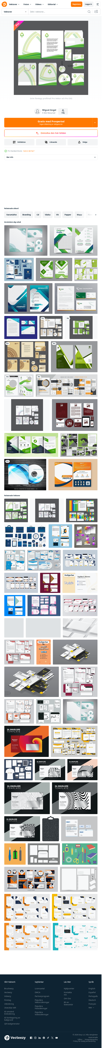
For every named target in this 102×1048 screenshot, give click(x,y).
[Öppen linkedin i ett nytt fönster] (40, 1038)
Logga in (88, 4)
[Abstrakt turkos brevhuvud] (25, 240)
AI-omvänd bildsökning (9, 1012)
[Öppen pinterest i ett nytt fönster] (44, 1038)
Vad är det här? (28, 151)
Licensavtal (39, 988)
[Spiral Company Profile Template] (27, 415)
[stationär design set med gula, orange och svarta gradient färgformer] (31, 879)
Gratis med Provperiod (51, 122)
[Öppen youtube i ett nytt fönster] (57, 1038)
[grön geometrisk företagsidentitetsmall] (78, 445)
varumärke (11, 214)
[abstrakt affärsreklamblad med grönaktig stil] (74, 356)
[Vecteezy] (4, 4)
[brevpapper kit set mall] (43, 605)
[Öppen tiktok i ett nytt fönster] (48, 1038)
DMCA (37, 992)
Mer (88, 1008)
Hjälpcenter (68, 988)
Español (90, 992)
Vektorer (13, 4)
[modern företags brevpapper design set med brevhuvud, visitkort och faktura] (74, 907)
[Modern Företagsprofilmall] (51, 327)
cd (38, 214)
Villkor (78, 1039)
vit (57, 214)
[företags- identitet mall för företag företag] (18, 769)
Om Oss (66, 998)
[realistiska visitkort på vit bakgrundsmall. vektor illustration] (43, 628)
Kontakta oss (66, 993)
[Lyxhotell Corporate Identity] (19, 269)
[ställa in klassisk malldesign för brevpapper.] (79, 828)
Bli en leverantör (67, 1003)
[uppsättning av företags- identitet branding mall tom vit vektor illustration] (44, 854)
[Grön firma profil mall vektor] (81, 327)
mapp (79, 214)
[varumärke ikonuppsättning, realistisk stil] (25, 536)
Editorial (52, 4)
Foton (26, 4)
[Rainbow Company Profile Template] (81, 510)
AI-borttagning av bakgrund (12, 1018)
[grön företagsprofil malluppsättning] (54, 269)
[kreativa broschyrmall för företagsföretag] (31, 445)
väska (47, 214)
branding (26, 214)
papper (68, 214)
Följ (63, 113)
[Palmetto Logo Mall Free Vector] (74, 415)
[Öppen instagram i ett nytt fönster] (35, 1038)
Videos (38, 4)
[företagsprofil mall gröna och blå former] (73, 240)
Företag (7, 1000)
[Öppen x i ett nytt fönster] (52, 1038)
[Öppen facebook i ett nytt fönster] (31, 1038)
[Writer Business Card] (43, 652)
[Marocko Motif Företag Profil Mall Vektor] (26, 356)
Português (91, 996)
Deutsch (90, 1000)
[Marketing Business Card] (79, 583)
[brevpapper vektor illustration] (15, 854)
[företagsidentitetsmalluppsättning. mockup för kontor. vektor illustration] (75, 652)
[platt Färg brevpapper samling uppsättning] (79, 854)
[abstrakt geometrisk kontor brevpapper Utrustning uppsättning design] (60, 536)
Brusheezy (9, 988)
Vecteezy (8, 992)
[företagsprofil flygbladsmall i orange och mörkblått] (72, 474)
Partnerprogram (41, 996)
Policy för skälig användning (82, 1041)
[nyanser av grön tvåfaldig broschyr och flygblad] (19, 385)
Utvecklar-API (10, 1007)
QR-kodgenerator (12, 1023)
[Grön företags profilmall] (16, 510)
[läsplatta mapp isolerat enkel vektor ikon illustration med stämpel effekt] (50, 828)
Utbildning (9, 1004)
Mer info (10, 157)
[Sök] (89, 11)
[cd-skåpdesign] (25, 474)
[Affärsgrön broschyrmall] (85, 269)
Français (90, 1004)
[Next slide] (91, 215)
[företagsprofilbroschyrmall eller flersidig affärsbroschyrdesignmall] (66, 385)
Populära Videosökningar (41, 1013)
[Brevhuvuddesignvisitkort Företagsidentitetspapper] (20, 327)
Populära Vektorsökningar (41, 1001)
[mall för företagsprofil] (28, 298)
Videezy (7, 996)
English (90, 988)
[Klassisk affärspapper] (76, 298)
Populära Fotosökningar (40, 1007)
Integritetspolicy (89, 1039)
